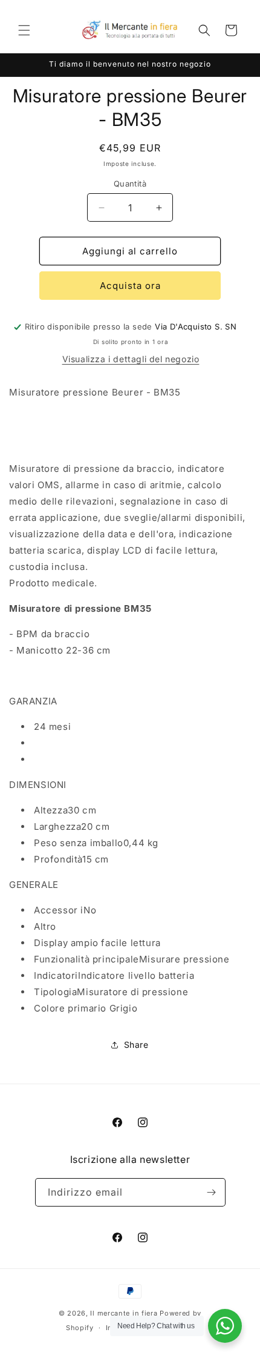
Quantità (130, 183)
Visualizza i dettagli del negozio (131, 359)
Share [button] (136, 1044)
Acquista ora (130, 285)
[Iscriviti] (211, 1192)
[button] (24, 30)
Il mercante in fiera (125, 1313)
